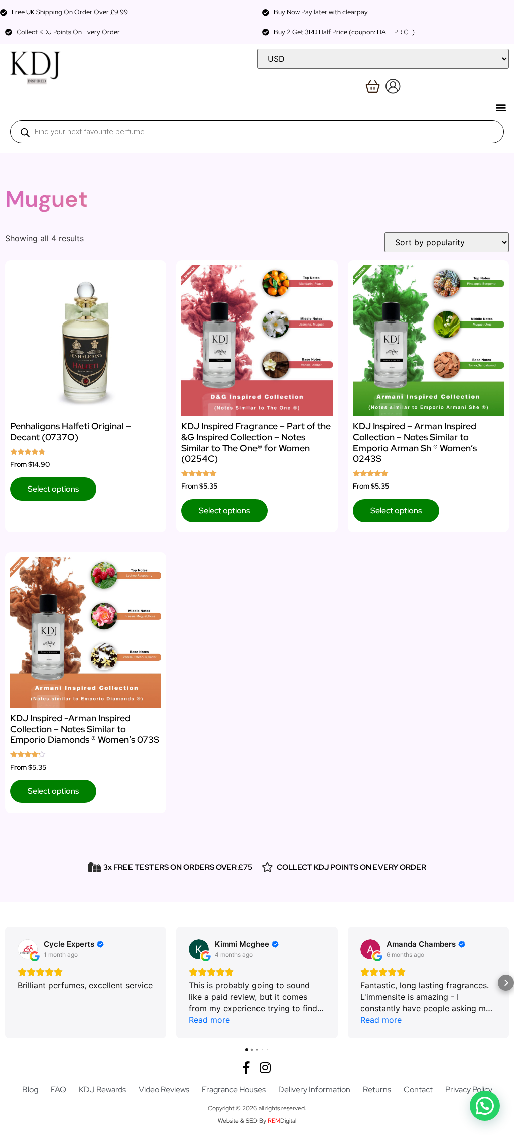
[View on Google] (28, 949)
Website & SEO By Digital (257, 1121)
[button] (500, 107)
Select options (53, 488)
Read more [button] (209, 1020)
